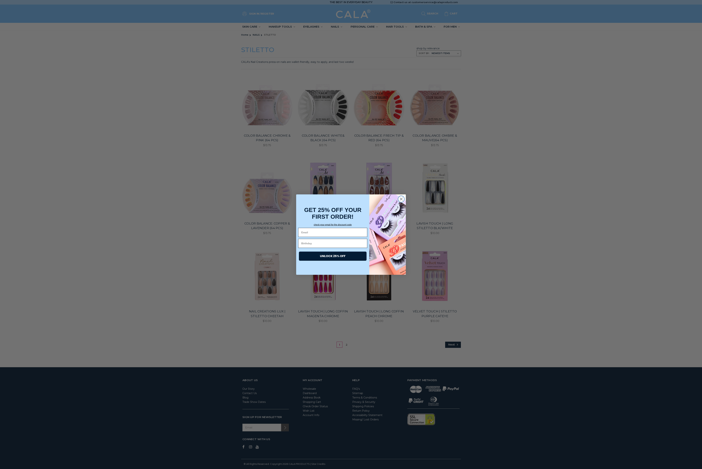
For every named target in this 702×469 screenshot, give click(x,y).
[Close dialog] (401, 199)
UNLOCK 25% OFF (333, 256)
